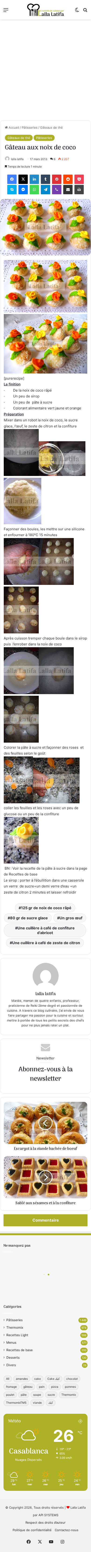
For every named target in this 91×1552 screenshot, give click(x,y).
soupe (37, 1394)
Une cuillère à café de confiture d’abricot (46, 930)
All (7, 1378)
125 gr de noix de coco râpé (46, 907)
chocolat (72, 1378)
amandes (22, 1378)
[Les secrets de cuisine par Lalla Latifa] (45, 9)
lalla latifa (17, 159)
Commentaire (45, 1220)
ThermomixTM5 (16, 1402)
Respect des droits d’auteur (45, 1522)
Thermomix (14, 1327)
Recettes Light (17, 1335)
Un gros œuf (71, 918)
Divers (11, 1365)
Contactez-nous (66, 1530)
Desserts (13, 1357)
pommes (70, 1386)
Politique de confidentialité (32, 1530)
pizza (54, 1386)
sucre (51, 1394)
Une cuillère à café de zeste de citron (46, 942)
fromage (11, 1386)
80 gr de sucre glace (29, 918)
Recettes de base (19, 1350)
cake (37, 1378)
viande (37, 1402)
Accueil (13, 127)
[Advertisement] (45, 70)
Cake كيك (53, 1378)
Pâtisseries (30, 127)
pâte (24, 1394)
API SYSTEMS (48, 1515)
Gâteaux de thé (51, 127)
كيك (50, 1402)
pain (42, 1386)
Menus (11, 1342)
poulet (10, 1394)
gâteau (27, 1386)
